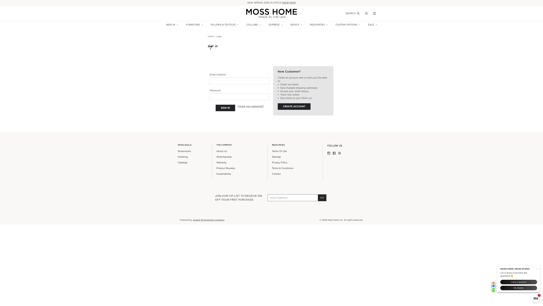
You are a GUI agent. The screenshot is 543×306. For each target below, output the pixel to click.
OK (322, 197)
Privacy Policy (279, 162)
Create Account (294, 106)
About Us (221, 151)
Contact (276, 174)
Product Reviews (225, 168)
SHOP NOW (289, 2)
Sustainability (223, 174)
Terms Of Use (279, 151)
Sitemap (276, 157)
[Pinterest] (339, 153)
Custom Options (346, 24)
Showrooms (184, 151)
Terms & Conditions (282, 168)
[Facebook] (334, 153)
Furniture (193, 24)
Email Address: (218, 74)
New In (170, 24)
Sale (371, 24)
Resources (317, 24)
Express (274, 24)
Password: (215, 90)
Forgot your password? (251, 106)
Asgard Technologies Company (208, 220)
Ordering (183, 157)
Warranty (221, 162)
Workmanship (224, 157)
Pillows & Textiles (223, 24)
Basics (294, 24)
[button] (536, 299)
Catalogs (183, 162)
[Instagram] (328, 153)
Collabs (252, 24)
